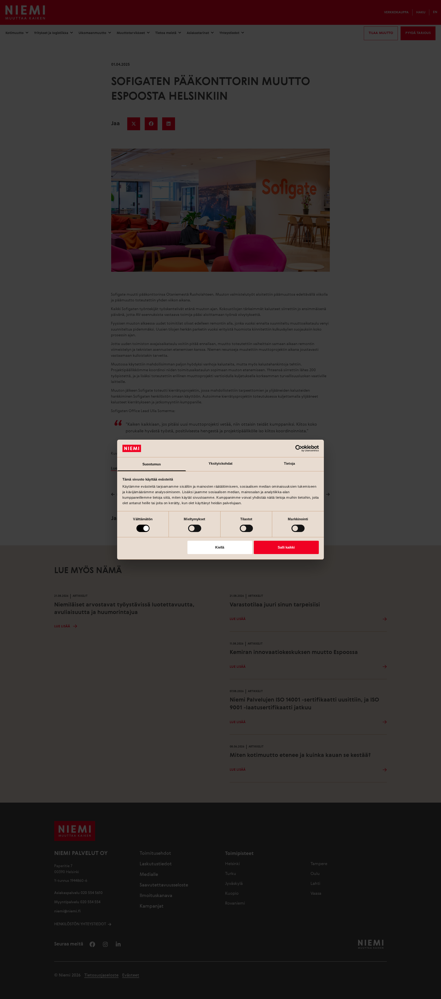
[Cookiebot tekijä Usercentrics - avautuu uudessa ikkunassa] (299, 448)
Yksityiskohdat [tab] (220, 463)
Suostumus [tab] (151, 464)
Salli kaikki (286, 547)
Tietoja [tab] (289, 463)
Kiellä (219, 547)
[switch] (194, 528)
